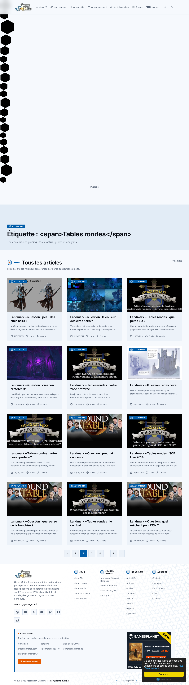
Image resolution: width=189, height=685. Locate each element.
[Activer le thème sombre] (172, 7)
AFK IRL (130, 598)
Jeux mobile (80, 588)
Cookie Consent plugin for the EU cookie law (164, 679)
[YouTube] (42, 612)
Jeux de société (82, 593)
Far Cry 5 (104, 595)
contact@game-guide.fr (26, 604)
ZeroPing (45, 643)
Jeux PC (78, 578)
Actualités (131, 578)
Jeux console (80, 583)
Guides (129, 588)
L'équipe (156, 583)
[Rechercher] (165, 7)
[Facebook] (58, 612)
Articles (130, 583)
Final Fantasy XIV (108, 590)
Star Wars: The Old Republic (109, 579)
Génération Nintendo (73, 648)
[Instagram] (17, 620)
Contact (156, 578)
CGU (154, 593)
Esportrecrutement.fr (28, 653)
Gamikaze (23, 643)
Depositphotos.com (27, 648)
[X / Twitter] (34, 612)
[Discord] (25, 612)
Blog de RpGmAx (71, 643)
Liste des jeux (81, 598)
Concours (131, 613)
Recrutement (158, 588)
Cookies (156, 598)
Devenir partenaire (29, 661)
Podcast (130, 608)
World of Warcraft (109, 585)
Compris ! (164, 674)
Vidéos (129, 603)
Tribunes (130, 593)
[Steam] (17, 612)
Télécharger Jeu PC (50, 648)
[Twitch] (50, 612)
